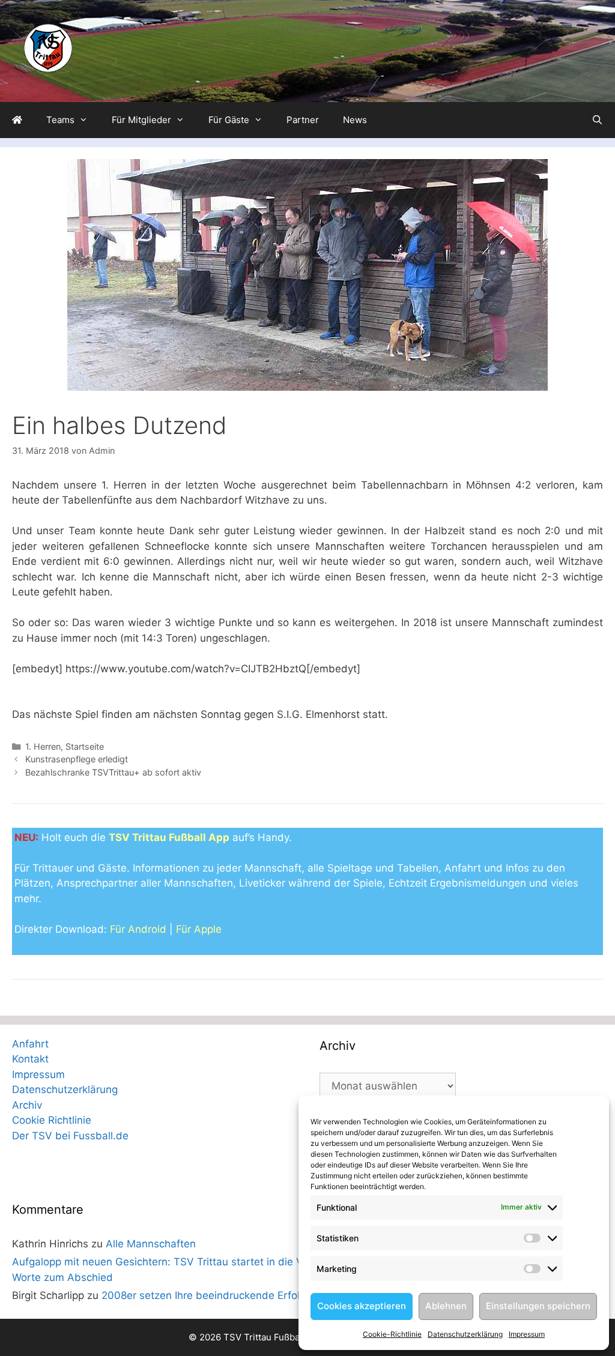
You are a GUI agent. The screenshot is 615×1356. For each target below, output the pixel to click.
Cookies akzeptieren (361, 1306)
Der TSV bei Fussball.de (70, 1136)
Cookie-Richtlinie (392, 1334)
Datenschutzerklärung (465, 1334)
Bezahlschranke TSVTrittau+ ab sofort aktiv (113, 772)
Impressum (527, 1334)
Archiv (27, 1105)
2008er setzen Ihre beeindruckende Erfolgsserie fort (228, 1295)
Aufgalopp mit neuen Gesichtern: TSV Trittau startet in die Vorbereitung (185, 1262)
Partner (302, 119)
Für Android (138, 929)
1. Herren (43, 746)
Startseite (84, 746)
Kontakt (30, 1059)
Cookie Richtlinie (51, 1120)
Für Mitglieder (141, 119)
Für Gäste (228, 119)
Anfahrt (30, 1044)
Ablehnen (446, 1306)
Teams (60, 119)
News (355, 119)
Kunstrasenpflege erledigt (76, 759)
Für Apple (199, 929)
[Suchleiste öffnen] (597, 120)
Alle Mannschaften (151, 1244)
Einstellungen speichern (538, 1306)
